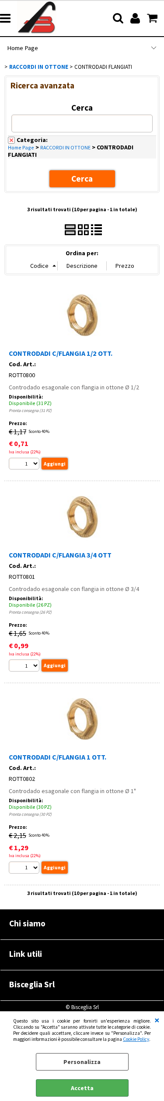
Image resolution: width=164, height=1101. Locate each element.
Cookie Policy (136, 1039)
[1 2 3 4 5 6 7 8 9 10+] (25, 465)
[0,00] (153, 18)
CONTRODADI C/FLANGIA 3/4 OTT (60, 554)
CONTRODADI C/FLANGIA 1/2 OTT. (60, 353)
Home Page (22, 48)
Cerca (82, 107)
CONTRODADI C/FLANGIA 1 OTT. (57, 757)
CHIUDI (157, 1020)
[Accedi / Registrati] (136, 18)
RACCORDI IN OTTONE (65, 147)
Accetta (82, 1088)
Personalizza (82, 1062)
